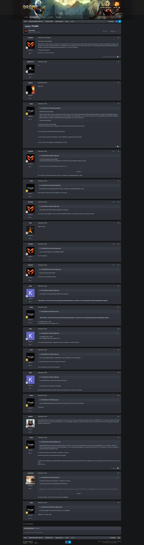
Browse (34, 17)
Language (25, 542)
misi (115, 146)
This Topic (114, 17)
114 (31, 77)
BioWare (30, 416)
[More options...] (118, 38)
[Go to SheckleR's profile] (26, 31)
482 (31, 488)
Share (105, 31)
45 (31, 432)
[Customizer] (119, 7)
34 (31, 98)
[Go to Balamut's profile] (30, 90)
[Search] (119, 17)
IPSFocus (31, 541)
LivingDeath (113, 56)
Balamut (30, 82)
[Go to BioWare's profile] (30, 423)
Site (27, 17)
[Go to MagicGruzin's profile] (30, 69)
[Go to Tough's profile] (30, 111)
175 (31, 238)
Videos (51, 17)
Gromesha (55, 248)
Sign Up (115, 7)
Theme (30, 542)
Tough (31, 103)
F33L (30, 223)
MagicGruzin (30, 61)
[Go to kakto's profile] (30, 293)
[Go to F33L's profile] (30, 230)
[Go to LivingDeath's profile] (30, 480)
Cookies (36, 542)
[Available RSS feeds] (118, 537)
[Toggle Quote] (40, 108)
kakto (30, 286)
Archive (38, 32)
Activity (43, 17)
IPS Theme (25, 541)
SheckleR (32, 30)
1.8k (31, 119)
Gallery (59, 17)
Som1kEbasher (106, 56)
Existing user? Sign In (105, 7)
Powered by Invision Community (109, 542)
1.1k (31, 53)
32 (31, 301)
